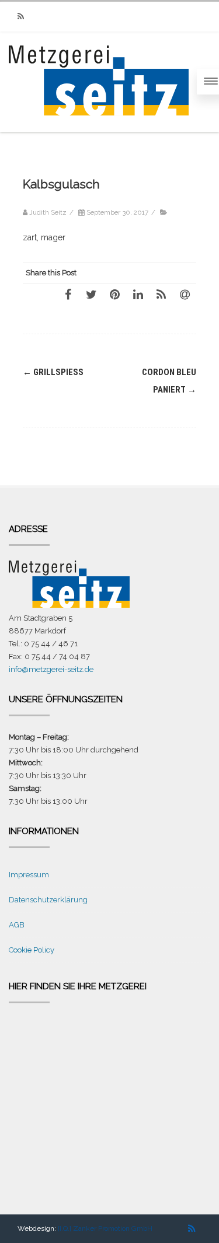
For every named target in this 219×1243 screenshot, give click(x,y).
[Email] (184, 294)
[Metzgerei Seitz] (99, 126)
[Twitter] (91, 294)
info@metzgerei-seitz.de (51, 669)
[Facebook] (67, 294)
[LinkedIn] (138, 294)
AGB (17, 924)
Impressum (29, 874)
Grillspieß (53, 372)
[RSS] (20, 16)
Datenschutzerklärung (48, 899)
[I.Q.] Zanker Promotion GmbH (105, 1228)
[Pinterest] (114, 294)
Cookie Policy (31, 950)
